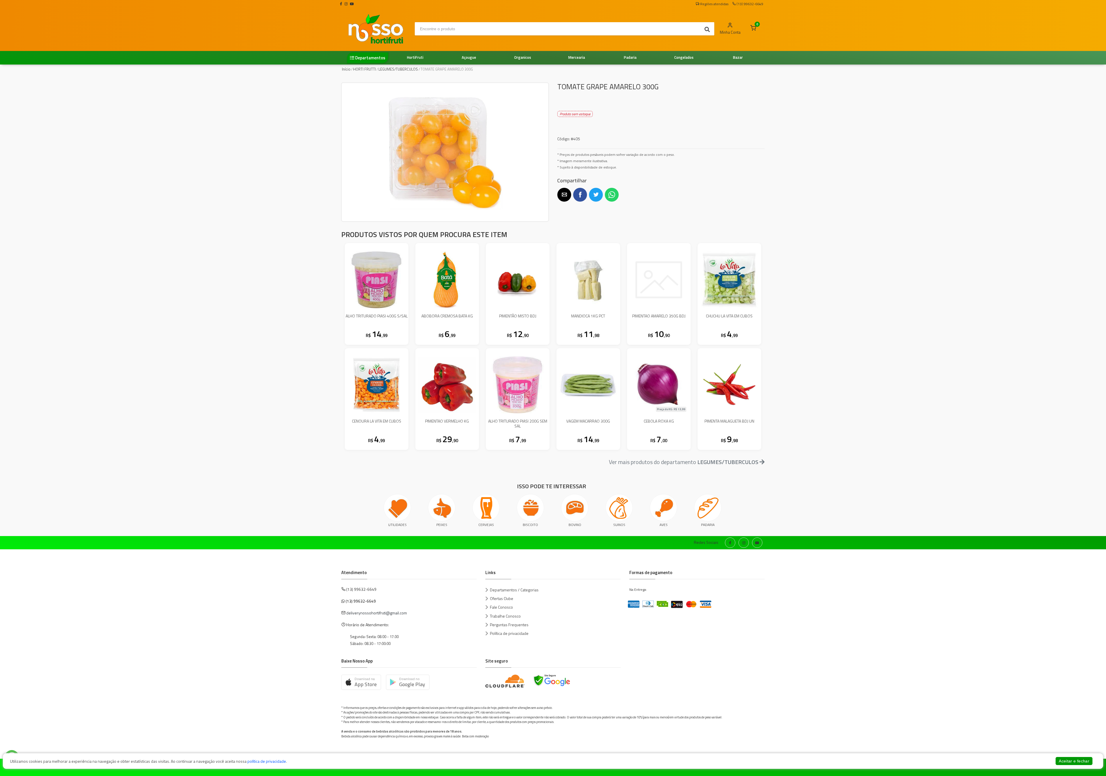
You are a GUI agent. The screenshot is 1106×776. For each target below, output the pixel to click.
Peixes (441, 524)
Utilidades (397, 524)
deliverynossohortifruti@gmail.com (376, 613)
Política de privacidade (509, 633)
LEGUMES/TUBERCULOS (398, 69)
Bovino (575, 524)
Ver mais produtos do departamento (683, 462)
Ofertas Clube (501, 598)
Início (346, 69)
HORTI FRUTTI (364, 69)
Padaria (708, 524)
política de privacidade (266, 761)
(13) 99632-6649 (361, 601)
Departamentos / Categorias (514, 590)
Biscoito (530, 524)
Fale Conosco (501, 607)
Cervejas (486, 524)
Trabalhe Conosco (505, 616)
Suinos (619, 524)
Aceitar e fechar (1074, 761)
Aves (664, 524)
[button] (564, 195)
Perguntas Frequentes (509, 625)
